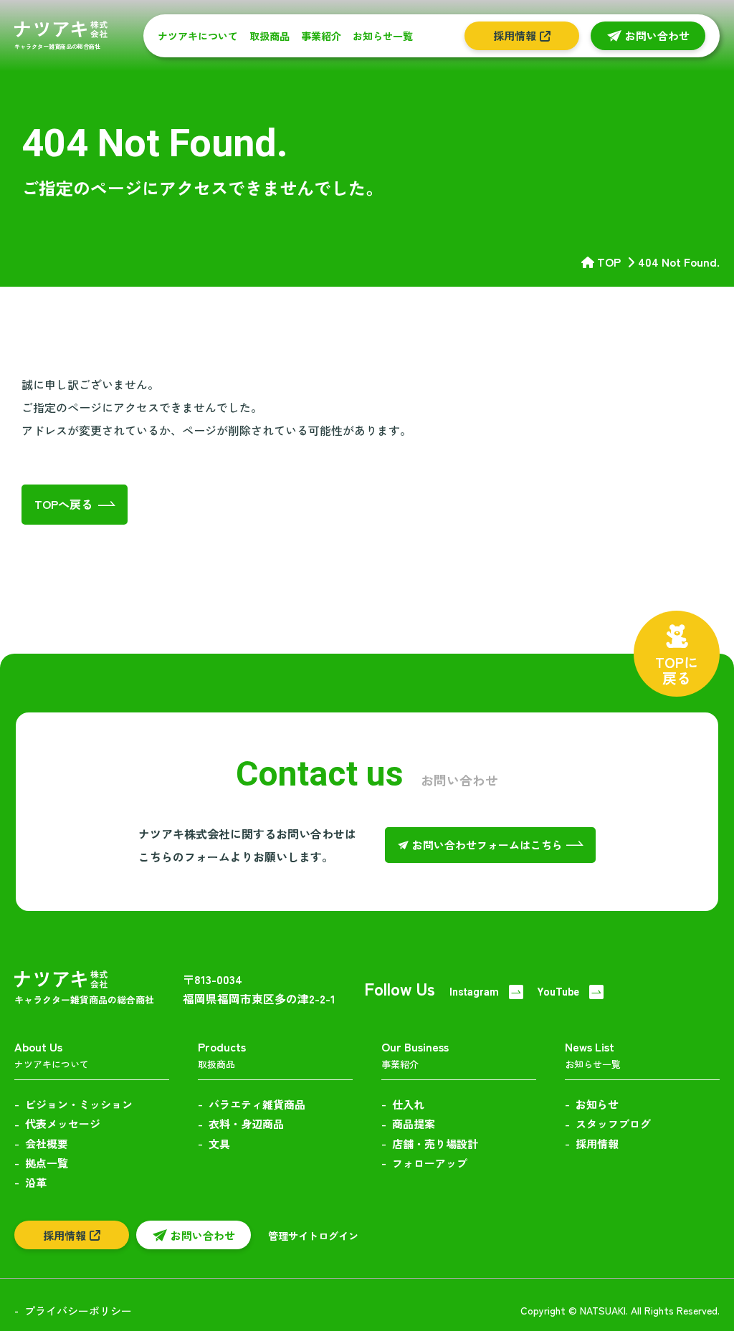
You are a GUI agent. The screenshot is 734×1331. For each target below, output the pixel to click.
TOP (609, 261)
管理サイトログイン (313, 1236)
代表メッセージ (62, 1123)
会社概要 (46, 1143)
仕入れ (408, 1104)
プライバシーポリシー (78, 1310)
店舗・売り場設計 (435, 1143)
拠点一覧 (46, 1162)
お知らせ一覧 (383, 36)
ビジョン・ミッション (79, 1104)
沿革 (36, 1182)
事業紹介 (321, 36)
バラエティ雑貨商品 (257, 1104)
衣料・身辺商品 (246, 1123)
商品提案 (413, 1123)
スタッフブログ (613, 1123)
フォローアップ (429, 1162)
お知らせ (597, 1104)
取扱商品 (269, 36)
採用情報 (597, 1143)
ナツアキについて (198, 36)
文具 (219, 1143)
